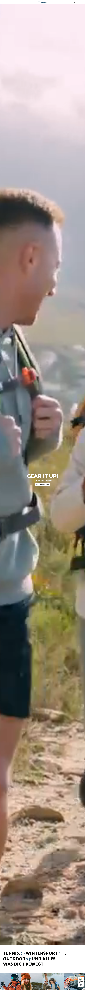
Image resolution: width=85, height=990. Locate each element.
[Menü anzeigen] (3, 2)
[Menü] (83, 977)
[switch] (81, 985)
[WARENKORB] (81, 2)
